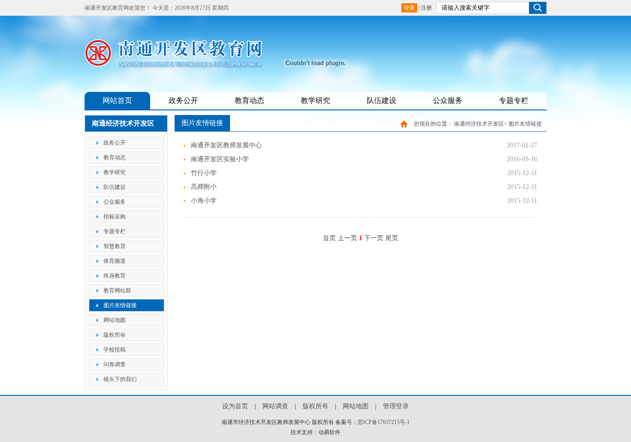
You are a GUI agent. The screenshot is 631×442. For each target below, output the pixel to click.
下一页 (373, 238)
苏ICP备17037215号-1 (384, 422)
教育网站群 (117, 290)
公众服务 (447, 100)
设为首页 (235, 406)
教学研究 (315, 100)
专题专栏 (513, 100)
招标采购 (114, 216)
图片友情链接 (120, 305)
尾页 (391, 238)
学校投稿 (114, 349)
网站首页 (117, 100)
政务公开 (183, 100)
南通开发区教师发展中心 (226, 145)
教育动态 (249, 100)
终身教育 (114, 275)
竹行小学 (204, 173)
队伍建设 (381, 100)
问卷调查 (114, 364)
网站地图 (114, 320)
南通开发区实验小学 (220, 159)
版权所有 (114, 335)
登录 (409, 8)
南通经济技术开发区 (479, 124)
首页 (329, 238)
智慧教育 (114, 246)
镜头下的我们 (120, 379)
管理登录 (396, 406)
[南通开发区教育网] (179, 65)
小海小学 (204, 200)
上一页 (347, 238)
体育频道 (114, 261)
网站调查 (275, 406)
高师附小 (204, 186)
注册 (426, 8)
